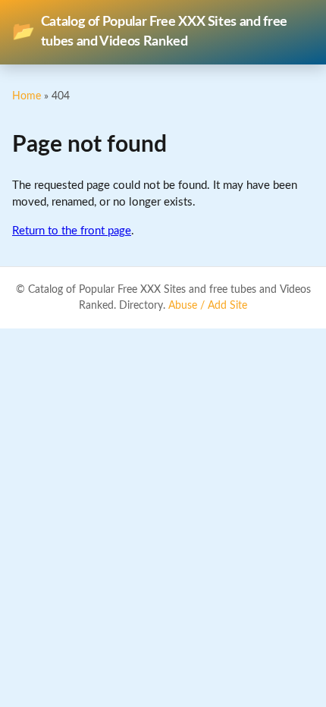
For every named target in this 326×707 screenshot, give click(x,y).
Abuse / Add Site (207, 305)
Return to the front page (71, 231)
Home (26, 96)
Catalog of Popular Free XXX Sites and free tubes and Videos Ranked (149, 31)
